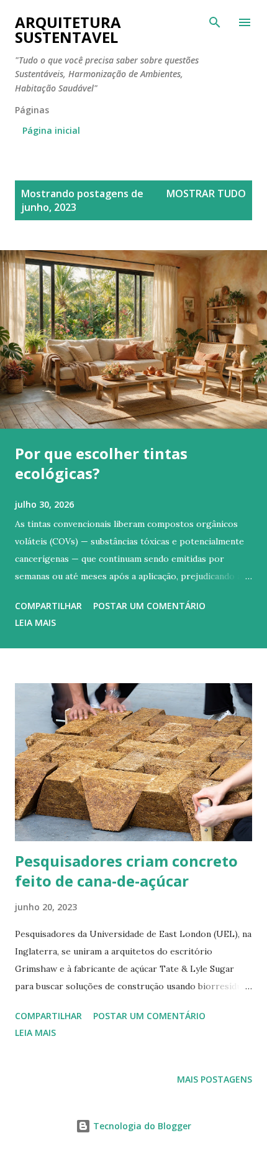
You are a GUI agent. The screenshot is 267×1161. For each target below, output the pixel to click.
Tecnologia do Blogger (141, 1126)
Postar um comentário (149, 606)
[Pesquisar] (214, 22)
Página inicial (51, 130)
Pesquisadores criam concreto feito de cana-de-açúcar (126, 871)
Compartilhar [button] (48, 606)
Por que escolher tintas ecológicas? (101, 463)
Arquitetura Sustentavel (68, 29)
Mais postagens (214, 1079)
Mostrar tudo (206, 193)
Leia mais (35, 622)
